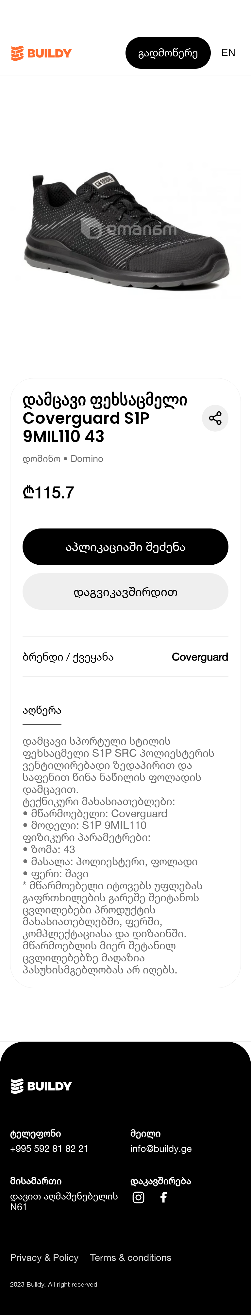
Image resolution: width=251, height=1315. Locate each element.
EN (228, 52)
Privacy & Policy (44, 1257)
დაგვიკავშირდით (125, 591)
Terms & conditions (131, 1257)
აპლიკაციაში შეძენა (126, 546)
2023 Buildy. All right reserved (53, 1284)
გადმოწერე (168, 52)
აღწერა (42, 709)
